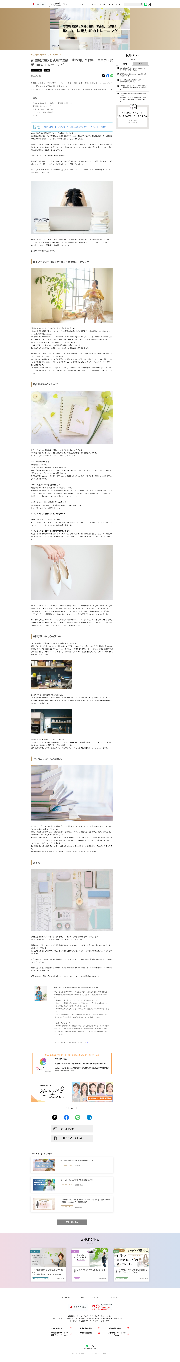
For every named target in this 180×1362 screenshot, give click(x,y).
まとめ (35, 115)
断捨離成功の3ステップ (42, 106)
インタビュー (66, 1297)
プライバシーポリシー (93, 1353)
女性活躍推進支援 (115, 1328)
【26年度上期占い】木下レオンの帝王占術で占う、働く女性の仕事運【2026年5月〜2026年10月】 (133, 87)
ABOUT (74, 1353)
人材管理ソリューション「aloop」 (117, 1334)
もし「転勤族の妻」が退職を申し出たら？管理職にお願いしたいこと (132, 81)
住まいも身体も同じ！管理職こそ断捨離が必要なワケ (53, 103)
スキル (81, 1297)
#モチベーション (36, 70)
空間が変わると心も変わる (43, 109)
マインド (95, 1297)
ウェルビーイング (112, 1297)
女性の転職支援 (56, 1328)
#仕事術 (47, 70)
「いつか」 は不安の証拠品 (43, 112)
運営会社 (81, 1353)
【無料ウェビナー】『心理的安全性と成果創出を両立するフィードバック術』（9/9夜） (74, 127)
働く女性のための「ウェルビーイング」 (47, 54)
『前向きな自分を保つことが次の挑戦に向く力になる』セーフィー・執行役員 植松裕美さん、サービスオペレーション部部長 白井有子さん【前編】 (133, 97)
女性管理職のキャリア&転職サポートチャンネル (59, 1334)
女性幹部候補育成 (86, 1333)
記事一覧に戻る (72, 1222)
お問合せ (105, 1353)
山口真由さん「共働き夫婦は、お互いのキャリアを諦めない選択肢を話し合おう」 (133, 69)
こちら (88, 1042)
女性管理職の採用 (86, 1328)
